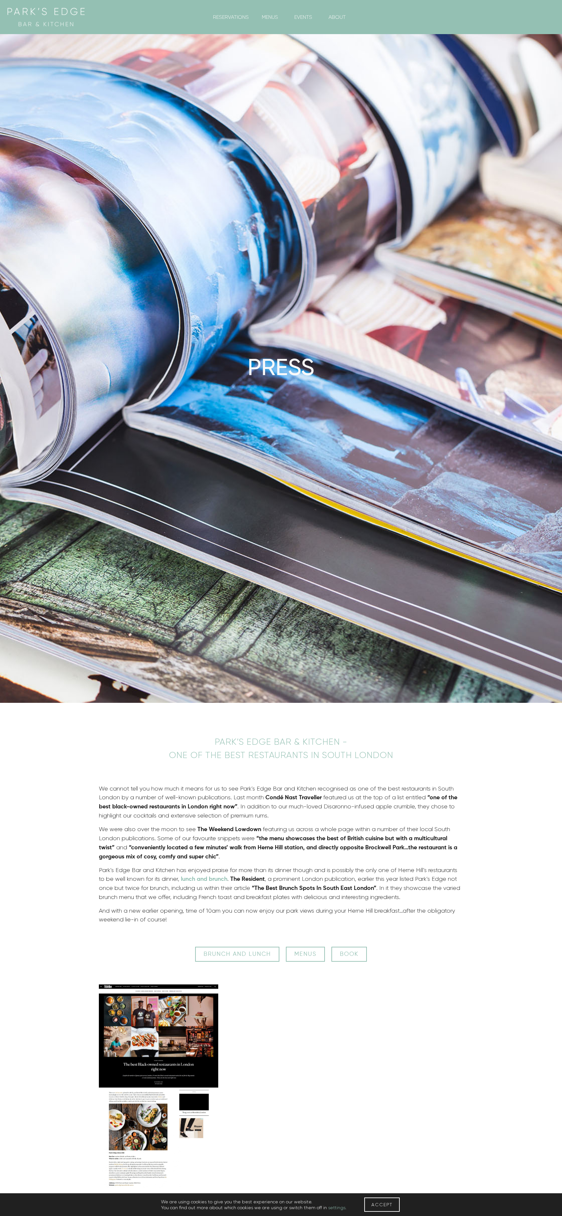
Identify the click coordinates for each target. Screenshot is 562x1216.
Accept (382, 1204)
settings (336, 1207)
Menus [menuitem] (270, 17)
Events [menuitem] (303, 17)
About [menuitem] (337, 17)
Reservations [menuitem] (231, 17)
